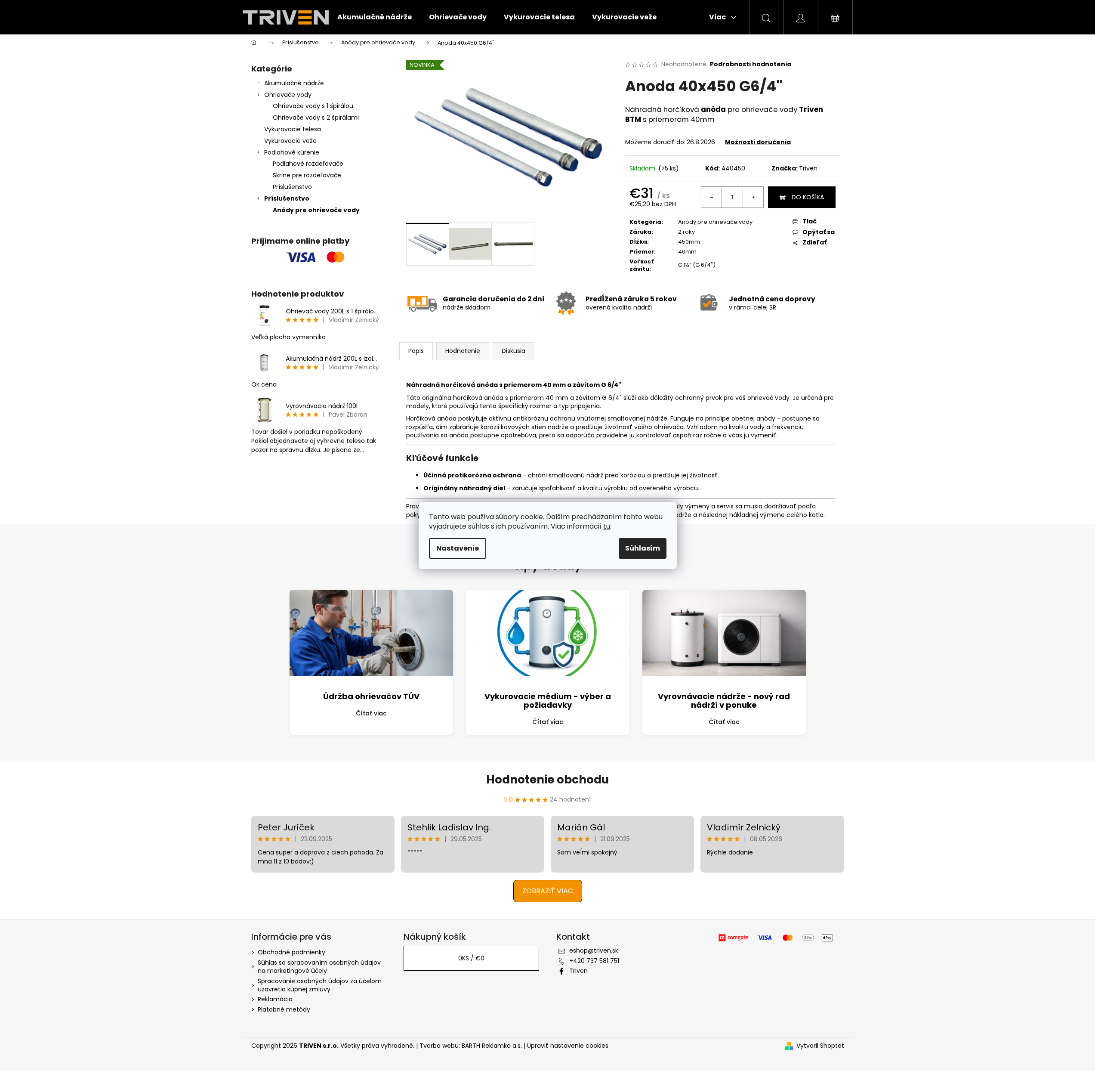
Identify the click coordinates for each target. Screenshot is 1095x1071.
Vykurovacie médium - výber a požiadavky (547, 700)
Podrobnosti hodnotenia (750, 64)
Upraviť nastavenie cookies (567, 1045)
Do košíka (808, 197)
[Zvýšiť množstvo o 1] (753, 197)
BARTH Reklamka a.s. (493, 1045)
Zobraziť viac (547, 891)
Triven (808, 168)
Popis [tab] (416, 351)
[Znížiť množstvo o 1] (711, 197)
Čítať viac (371, 713)
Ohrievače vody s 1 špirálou (313, 106)
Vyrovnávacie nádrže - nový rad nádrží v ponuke (724, 700)
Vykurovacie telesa (292, 129)
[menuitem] (374, 17)
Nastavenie (457, 548)
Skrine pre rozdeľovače (307, 175)
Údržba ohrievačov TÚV (371, 696)
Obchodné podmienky (291, 952)
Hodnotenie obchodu (547, 779)
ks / (471, 958)
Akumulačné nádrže (294, 83)
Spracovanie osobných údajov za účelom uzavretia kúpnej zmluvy (320, 985)
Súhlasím (642, 548)
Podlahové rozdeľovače (308, 163)
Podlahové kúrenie (291, 152)
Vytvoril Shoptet (820, 1046)
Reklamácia (275, 999)
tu (606, 526)
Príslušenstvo (292, 187)
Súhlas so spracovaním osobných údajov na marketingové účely (319, 966)
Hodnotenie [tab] (462, 351)
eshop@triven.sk (593, 950)
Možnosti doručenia (758, 142)
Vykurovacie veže (290, 140)
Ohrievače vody (288, 94)
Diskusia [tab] (513, 351)
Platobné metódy (284, 1009)
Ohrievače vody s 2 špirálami (316, 117)
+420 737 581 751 (594, 960)
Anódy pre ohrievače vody (316, 210)
